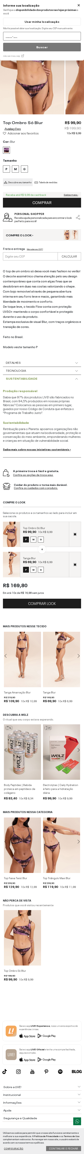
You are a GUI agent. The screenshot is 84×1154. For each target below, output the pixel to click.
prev (5, 656)
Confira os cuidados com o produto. (36, 488)
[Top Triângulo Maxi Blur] (61, 845)
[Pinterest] (46, 1071)
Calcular (69, 256)
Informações (12, 1102)
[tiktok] (4, 1071)
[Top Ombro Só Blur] (22, 938)
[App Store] (27, 1035)
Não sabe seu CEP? (35, 249)
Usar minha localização (42, 21)
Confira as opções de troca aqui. (33, 475)
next (78, 656)
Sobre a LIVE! (12, 1087)
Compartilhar (78, 217)
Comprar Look (42, 603)
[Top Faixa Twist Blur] (22, 845)
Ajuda (7, 1110)
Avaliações (12, 128)
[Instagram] (18, 1071)
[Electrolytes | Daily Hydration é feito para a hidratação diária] (61, 752)
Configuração (13, 1148)
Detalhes (13, 362)
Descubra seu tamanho (20, 182)
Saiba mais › (71, 194)
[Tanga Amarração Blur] (22, 659)
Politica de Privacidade (46, 1136)
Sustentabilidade (22, 378)
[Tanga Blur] (61, 659)
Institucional (12, 1094)
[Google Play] (47, 1035)
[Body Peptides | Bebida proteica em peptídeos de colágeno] (22, 752)
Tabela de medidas (48, 182)
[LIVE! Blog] (77, 1071)
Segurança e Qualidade (20, 1118)
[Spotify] (60, 1071)
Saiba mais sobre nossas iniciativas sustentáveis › (37, 449)
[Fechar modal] (78, 5)
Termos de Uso (72, 1136)
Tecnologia (16, 370)
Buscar (42, 47)
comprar (42, 202)
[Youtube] (32, 1071)
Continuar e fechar (63, 1148)
